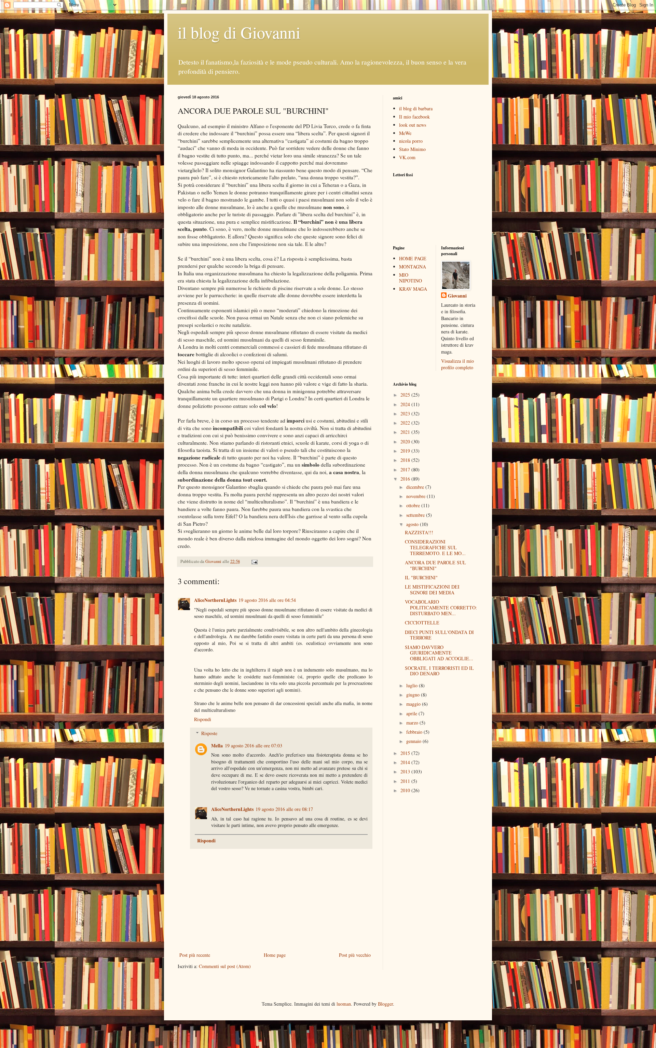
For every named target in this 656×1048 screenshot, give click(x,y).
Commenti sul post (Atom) (225, 966)
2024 (405, 404)
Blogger (385, 1004)
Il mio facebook (414, 116)
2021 (405, 432)
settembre (416, 515)
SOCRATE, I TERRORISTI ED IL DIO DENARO (439, 671)
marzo (413, 722)
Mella (217, 745)
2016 (405, 478)
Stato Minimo (412, 149)
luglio (412, 685)
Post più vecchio (355, 955)
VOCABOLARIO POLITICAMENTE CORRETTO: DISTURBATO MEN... (441, 607)
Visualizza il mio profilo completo (457, 364)
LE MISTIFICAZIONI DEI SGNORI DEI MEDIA (432, 589)
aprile (412, 713)
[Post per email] (254, 561)
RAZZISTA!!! (419, 532)
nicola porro (411, 141)
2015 (405, 753)
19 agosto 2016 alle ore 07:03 (253, 745)
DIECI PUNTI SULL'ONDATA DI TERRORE (439, 635)
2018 (405, 460)
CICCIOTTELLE (422, 622)
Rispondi (202, 719)
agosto (413, 524)
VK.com (407, 157)
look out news (412, 125)
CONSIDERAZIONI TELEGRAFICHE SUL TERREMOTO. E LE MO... (435, 547)
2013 (405, 771)
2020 (405, 441)
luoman (344, 1004)
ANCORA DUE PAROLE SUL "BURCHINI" (435, 565)
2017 (405, 469)
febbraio (415, 732)
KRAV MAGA (413, 289)
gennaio (414, 741)
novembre (416, 496)
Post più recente (194, 955)
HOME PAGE (412, 258)
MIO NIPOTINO (410, 278)
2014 (405, 762)
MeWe (405, 133)
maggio (414, 704)
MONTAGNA (412, 266)
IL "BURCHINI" (421, 577)
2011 (405, 781)
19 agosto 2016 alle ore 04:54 (267, 600)
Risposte (209, 733)
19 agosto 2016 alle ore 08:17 (284, 809)
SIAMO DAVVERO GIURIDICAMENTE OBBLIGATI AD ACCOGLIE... (439, 653)
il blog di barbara (416, 108)
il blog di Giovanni (239, 32)
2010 (405, 790)
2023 (405, 413)
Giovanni (457, 295)
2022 (405, 422)
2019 (405, 450)
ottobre (413, 505)
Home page (275, 955)
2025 (405, 394)
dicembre (415, 487)
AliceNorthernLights (215, 600)
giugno (413, 694)
